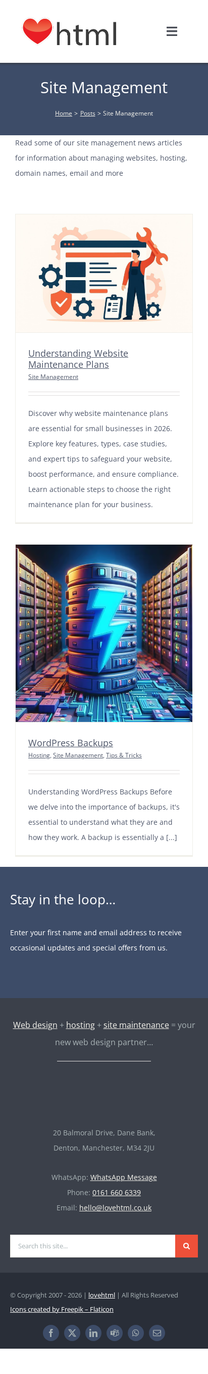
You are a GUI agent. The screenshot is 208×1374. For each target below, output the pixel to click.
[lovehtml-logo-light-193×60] (104, 1085)
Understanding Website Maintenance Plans (78, 358)
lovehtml (101, 1295)
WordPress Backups (70, 743)
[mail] (157, 1333)
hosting (80, 1024)
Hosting (39, 755)
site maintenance (136, 1024)
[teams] (115, 1333)
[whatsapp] (136, 1333)
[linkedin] (93, 1333)
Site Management (53, 376)
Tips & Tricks (124, 755)
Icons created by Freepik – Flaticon (62, 1309)
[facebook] (51, 1333)
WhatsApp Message (123, 1177)
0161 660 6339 (116, 1192)
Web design (35, 1024)
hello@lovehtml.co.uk (115, 1207)
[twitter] (72, 1333)
